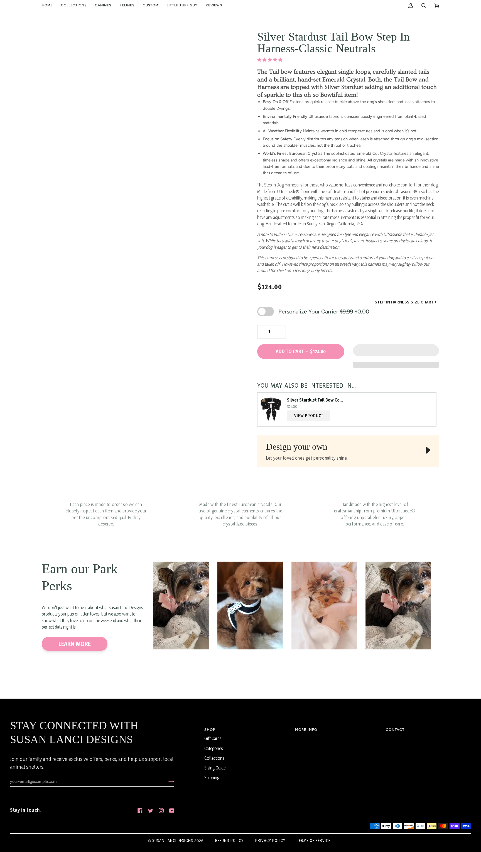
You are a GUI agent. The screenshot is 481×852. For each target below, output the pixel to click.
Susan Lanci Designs (172, 840)
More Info (306, 730)
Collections (214, 758)
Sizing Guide (214, 768)
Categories (213, 748)
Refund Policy (229, 840)
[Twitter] (150, 810)
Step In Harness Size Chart (404, 302)
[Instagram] (161, 810)
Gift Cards (213, 738)
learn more (74, 643)
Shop (209, 730)
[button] (74, 5)
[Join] (166, 781)
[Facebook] (140, 810)
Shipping (211, 777)
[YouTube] (171, 810)
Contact (395, 730)
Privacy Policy (270, 840)
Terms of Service (313, 840)
